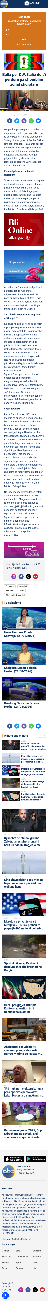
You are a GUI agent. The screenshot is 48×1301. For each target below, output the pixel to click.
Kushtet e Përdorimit (21, 1239)
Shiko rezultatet (24, 44)
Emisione (37, 1250)
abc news (10, 590)
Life (34, 1268)
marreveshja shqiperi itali (15, 595)
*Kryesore (10, 586)
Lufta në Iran (22, 1256)
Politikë (5, 1262)
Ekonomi (20, 1268)
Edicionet (37, 1256)
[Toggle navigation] (44, 4)
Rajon (4, 1268)
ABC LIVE (34, 3)
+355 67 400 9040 (26, 1173)
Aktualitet (23, 586)
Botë (18, 1250)
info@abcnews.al (25, 1169)
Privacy (6, 1239)
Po (9, 30)
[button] (5, 1295)
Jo (9, 34)
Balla (22, 590)
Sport (18, 1262)
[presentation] (40, 736)
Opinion (5, 1250)
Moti (35, 1262)
